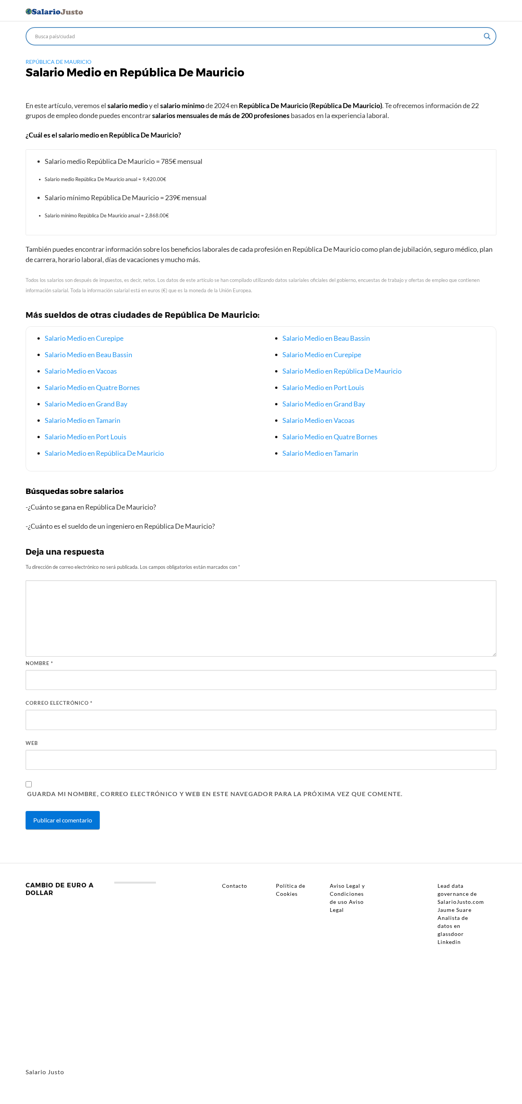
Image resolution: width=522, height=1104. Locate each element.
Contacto (234, 885)
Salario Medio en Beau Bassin (88, 354)
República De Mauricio (58, 61)
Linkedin (449, 942)
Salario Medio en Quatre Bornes (92, 387)
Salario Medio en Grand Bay (86, 404)
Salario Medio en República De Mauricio (104, 453)
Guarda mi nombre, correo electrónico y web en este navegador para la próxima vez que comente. (215, 793)
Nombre (39, 663)
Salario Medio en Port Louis (85, 436)
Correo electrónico (59, 703)
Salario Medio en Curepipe (84, 338)
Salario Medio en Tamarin (82, 420)
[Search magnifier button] (487, 36)
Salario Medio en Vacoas (81, 371)
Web (32, 743)
